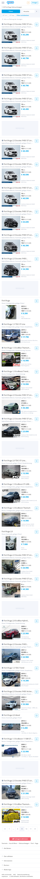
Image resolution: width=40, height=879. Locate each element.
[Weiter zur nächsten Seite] (35, 829)
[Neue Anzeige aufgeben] (28, 2)
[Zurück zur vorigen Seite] (5, 829)
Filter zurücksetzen (23, 15)
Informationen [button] (8, 861)
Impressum (5, 876)
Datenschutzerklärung (23, 874)
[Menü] (3, 3)
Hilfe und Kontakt (7, 874)
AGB (14, 874)
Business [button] (6, 865)
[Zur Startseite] (10, 3)
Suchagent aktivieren (21, 839)
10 (26, 829)
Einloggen (35, 2)
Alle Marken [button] (7, 848)
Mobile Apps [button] (7, 870)
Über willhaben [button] (8, 856)
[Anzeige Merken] (36, 24)
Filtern (11, 11)
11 (31, 829)
